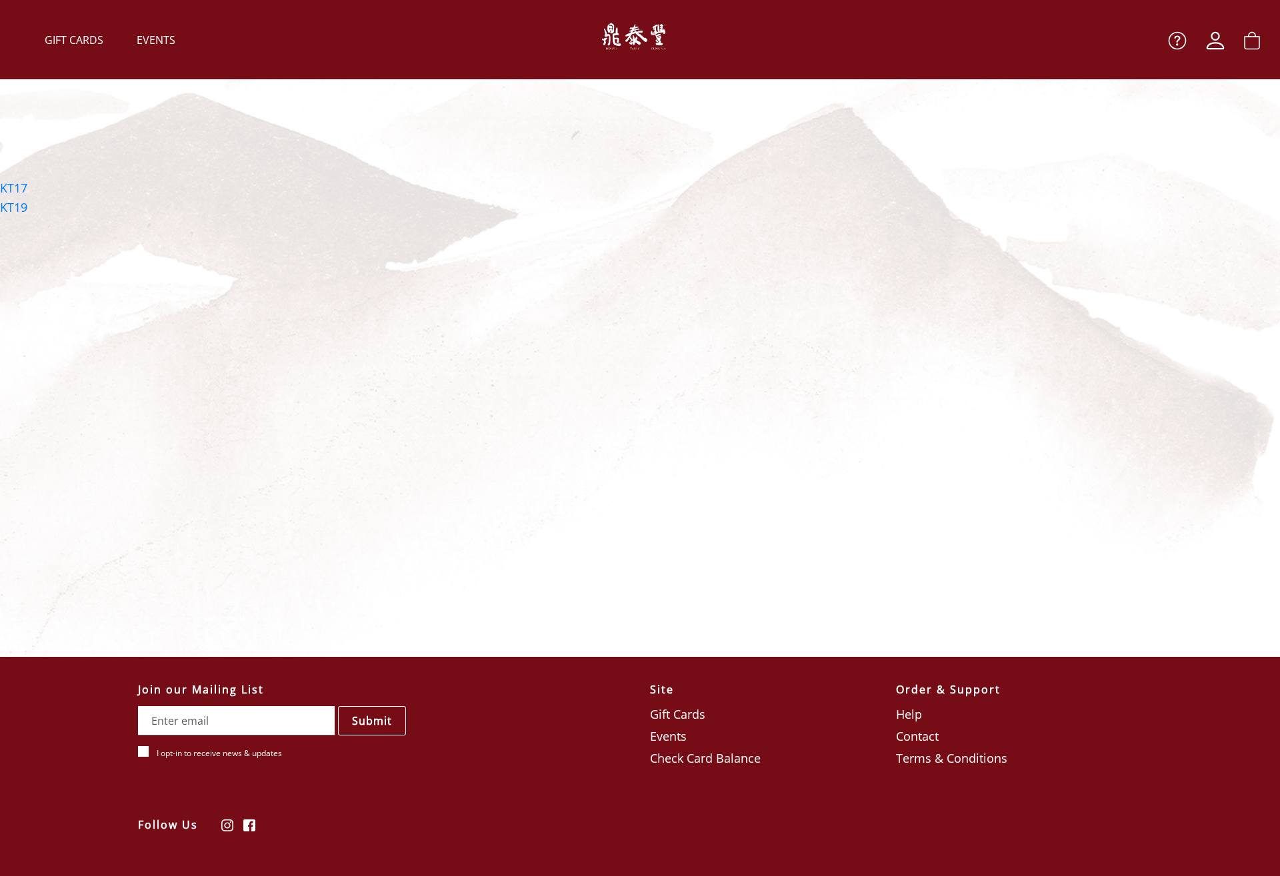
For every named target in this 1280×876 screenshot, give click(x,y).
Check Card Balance (705, 758)
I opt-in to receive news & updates (219, 753)
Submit (372, 720)
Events (156, 40)
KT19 (13, 207)
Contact (917, 736)
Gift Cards (74, 40)
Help (909, 714)
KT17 (13, 188)
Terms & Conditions (951, 758)
